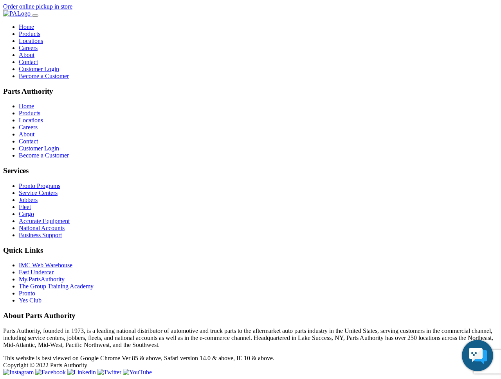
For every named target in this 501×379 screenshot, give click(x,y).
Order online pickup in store (37, 6)
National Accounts (42, 228)
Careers (28, 48)
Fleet (25, 207)
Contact (28, 62)
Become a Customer (44, 76)
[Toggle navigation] (35, 15)
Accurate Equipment (44, 221)
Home (26, 26)
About (26, 55)
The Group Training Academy (56, 286)
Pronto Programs (39, 185)
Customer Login (39, 69)
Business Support (40, 235)
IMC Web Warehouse (45, 265)
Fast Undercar (36, 272)
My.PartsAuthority (42, 279)
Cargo (26, 214)
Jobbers (28, 200)
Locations (31, 41)
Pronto (27, 293)
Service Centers (38, 193)
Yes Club (30, 300)
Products (29, 33)
